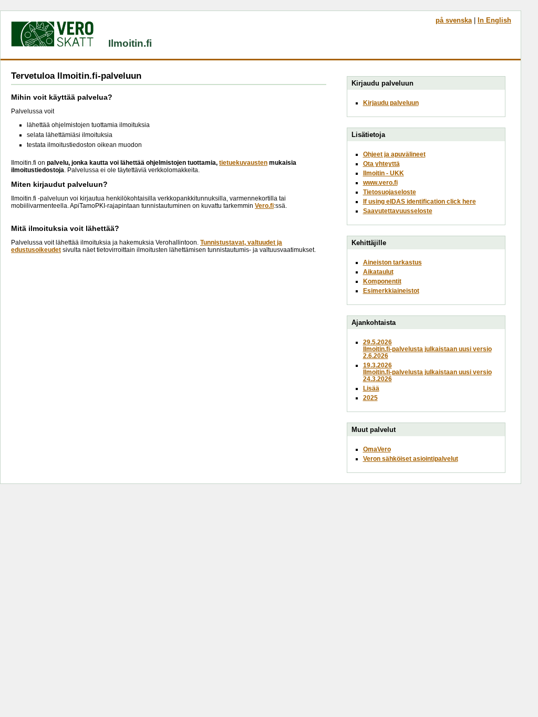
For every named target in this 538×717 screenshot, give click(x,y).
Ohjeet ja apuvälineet (394, 154)
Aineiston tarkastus (392, 262)
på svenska (454, 20)
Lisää (371, 388)
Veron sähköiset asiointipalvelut (410, 458)
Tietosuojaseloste (389, 191)
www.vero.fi (380, 182)
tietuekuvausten (243, 162)
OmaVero (377, 449)
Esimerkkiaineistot (391, 290)
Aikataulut (378, 271)
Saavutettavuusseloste (397, 210)
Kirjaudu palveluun (391, 102)
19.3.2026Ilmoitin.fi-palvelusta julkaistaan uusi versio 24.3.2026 (427, 372)
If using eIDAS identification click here (419, 201)
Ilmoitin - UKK (383, 173)
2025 (370, 397)
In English (494, 20)
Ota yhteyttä (381, 163)
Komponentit (382, 281)
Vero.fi (264, 205)
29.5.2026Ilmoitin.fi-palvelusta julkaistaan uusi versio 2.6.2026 (427, 349)
